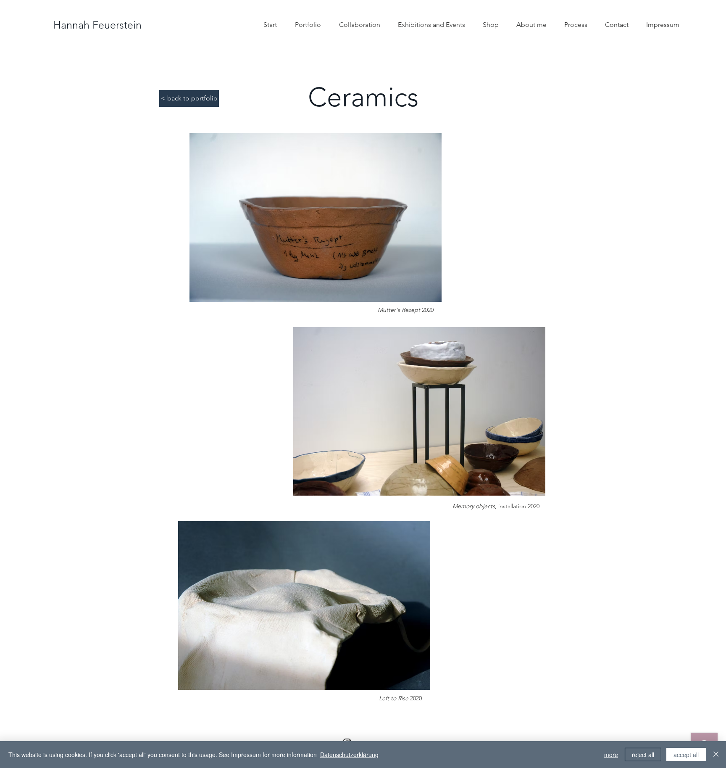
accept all (686, 754)
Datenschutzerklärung (349, 754)
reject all (643, 754)
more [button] (611, 754)
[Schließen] (716, 754)
